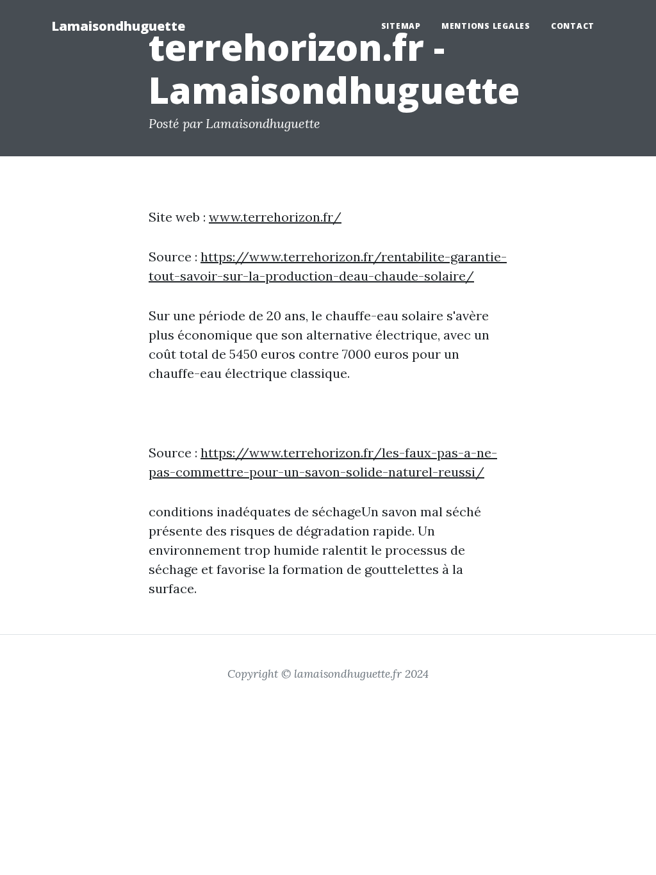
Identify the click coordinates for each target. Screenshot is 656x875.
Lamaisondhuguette (118, 26)
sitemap (401, 25)
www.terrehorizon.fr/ (275, 217)
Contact (572, 25)
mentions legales (485, 25)
